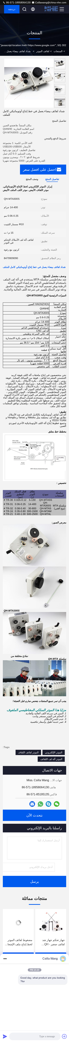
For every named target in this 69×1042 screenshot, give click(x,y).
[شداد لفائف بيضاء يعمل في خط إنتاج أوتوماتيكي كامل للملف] (28, 83)
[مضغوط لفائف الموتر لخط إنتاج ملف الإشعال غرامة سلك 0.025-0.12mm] (50, 923)
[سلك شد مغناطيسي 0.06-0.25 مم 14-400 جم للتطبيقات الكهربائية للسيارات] (18, 923)
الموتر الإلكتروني (53, 752)
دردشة (11, 9)
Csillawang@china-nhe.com (50, 2)
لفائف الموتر (42, 51)
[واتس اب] (40, 804)
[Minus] (5, 959)
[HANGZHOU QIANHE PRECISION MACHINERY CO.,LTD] (51, 9)
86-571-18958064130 (18, 2)
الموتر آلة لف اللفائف (51, 759)
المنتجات (58, 51)
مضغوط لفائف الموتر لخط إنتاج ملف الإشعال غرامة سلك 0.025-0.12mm (51, 942)
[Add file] (64, 1036)
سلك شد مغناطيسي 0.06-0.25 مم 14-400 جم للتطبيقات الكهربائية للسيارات (18, 942)
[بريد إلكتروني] (32, 804)
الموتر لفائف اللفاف (28, 752)
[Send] (5, 1036)
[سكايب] (48, 804)
